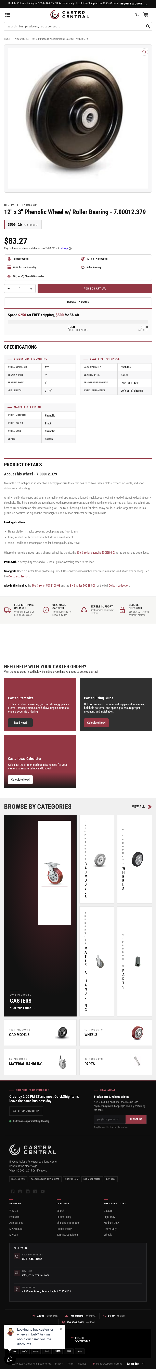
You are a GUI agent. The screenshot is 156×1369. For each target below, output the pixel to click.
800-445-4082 (32, 1259)
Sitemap (82, 1363)
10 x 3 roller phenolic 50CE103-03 (96, 552)
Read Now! (20, 723)
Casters (108, 1210)
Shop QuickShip (28, 1110)
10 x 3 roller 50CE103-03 (46, 585)
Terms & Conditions (67, 1234)
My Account (16, 1228)
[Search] (148, 26)
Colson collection (18, 576)
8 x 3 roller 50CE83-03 (82, 585)
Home (7, 39)
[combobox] (78, 26)
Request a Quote (78, 301)
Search (60, 1210)
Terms (70, 1363)
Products (14, 1216)
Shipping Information (68, 1222)
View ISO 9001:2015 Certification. (28, 1170)
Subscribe (136, 1119)
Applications (16, 1222)
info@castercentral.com (35, 1275)
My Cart (13, 1234)
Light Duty (109, 1216)
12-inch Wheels (20, 39)
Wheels (108, 1234)
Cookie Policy (64, 1228)
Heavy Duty (110, 1228)
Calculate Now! (96, 723)
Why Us (13, 1210)
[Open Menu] (7, 14)
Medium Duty (111, 1222)
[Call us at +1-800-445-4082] (137, 15)
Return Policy (64, 1216)
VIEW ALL (138, 807)
